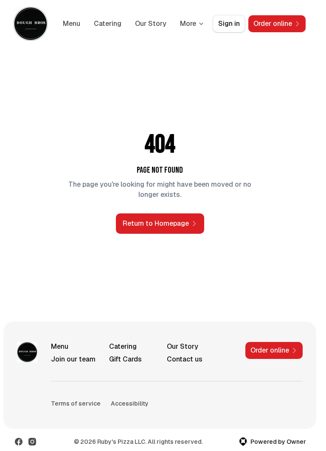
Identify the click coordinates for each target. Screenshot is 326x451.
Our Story (150, 23)
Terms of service (76, 403)
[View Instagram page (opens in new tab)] (32, 442)
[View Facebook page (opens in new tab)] (19, 442)
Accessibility (130, 403)
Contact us (184, 359)
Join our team (73, 359)
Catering (107, 23)
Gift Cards (125, 359)
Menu (71, 23)
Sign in (229, 23)
